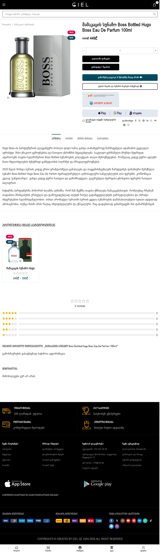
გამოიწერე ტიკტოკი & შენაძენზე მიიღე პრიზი (118, 77)
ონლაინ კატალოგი (131, 465)
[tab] (56, 138)
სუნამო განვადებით (132, 459)
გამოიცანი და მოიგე (132, 454)
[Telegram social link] (124, 125)
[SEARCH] (154, 14)
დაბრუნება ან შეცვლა (53, 449)
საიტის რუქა (48, 465)
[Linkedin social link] (147, 121)
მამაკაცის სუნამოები (24, 24)
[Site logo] (80, 4)
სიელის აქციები (90, 468)
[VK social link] (155, 121)
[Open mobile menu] (4, 5)
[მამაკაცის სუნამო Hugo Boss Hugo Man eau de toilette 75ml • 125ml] (20, 249)
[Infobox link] (40, 411)
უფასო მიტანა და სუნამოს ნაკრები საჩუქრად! (118, 86)
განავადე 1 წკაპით (101, 66)
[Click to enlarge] (8, 97)
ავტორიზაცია (57, 354)
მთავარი (6, 24)
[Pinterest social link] (144, 121)
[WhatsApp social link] (151, 121)
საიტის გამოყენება (51, 459)
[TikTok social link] (150, 520)
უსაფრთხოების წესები (53, 454)
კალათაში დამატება (101, 58)
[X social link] (140, 121)
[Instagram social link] (122, 520)
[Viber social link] (128, 125)
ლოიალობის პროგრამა (134, 449)
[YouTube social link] (128, 520)
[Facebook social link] (136, 121)
